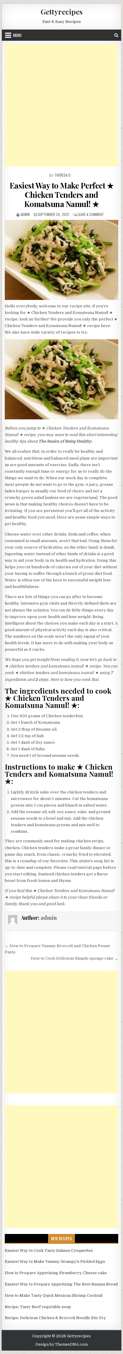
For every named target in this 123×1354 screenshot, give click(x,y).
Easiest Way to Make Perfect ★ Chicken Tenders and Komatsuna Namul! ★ (62, 194)
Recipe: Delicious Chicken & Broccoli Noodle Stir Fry (55, 1318)
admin (25, 214)
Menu (17, 35)
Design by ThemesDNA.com (62, 1344)
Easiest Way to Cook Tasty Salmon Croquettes (49, 1250)
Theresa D (62, 175)
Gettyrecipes (62, 11)
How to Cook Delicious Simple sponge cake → (74, 958)
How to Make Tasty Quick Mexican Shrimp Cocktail (53, 1295)
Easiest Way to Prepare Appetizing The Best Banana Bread (61, 1284)
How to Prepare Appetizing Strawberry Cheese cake (56, 1273)
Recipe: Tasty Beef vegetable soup (38, 1307)
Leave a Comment (91, 214)
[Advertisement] (61, 105)
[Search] (116, 35)
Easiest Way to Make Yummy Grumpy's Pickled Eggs (55, 1261)
